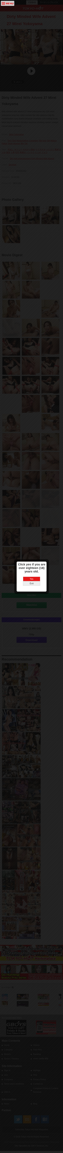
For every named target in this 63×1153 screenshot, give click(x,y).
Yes (31, 579)
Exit (32, 583)
